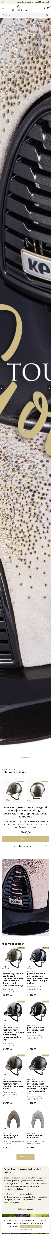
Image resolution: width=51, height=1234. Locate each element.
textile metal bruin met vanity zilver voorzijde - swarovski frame (13, 1085)
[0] (48, 8)
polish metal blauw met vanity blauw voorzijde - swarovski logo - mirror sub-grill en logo (37, 978)
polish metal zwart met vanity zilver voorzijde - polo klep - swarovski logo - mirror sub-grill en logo (13, 1033)
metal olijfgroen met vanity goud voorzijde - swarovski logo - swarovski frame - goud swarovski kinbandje (13, 979)
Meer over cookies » (25, 1229)
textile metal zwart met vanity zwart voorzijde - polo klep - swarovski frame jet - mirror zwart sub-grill (37, 1087)
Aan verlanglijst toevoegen (24, 846)
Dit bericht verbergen (31, 1226)
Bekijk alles (24, 1157)
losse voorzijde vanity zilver (34, 1136)
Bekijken (24, 839)
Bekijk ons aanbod (25, 1209)
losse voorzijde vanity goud (10, 1136)
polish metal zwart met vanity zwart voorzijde (36, 1029)
